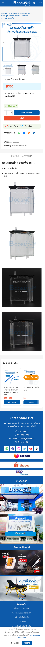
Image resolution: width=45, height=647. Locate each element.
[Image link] (22, 456)
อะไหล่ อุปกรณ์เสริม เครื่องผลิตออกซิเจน (14, 16)
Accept (27, 643)
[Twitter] (24, 448)
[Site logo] (22, 3)
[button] (4, 42)
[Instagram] (18, 448)
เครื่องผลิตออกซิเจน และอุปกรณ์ (19, 13)
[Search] (34, 3)
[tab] (15, 156)
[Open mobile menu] (3, 3)
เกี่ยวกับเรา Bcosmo (21, 608)
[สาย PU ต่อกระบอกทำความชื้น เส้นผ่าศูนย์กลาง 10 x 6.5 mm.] (12, 377)
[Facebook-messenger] (24, 133)
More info (15, 643)
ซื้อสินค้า (21, 118)
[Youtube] (30, 448)
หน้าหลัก (4, 13)
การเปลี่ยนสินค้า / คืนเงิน (21, 626)
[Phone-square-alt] (29, 133)
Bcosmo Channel (22, 547)
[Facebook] (12, 448)
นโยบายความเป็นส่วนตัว (21, 613)
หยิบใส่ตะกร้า (26, 112)
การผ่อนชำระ (21, 622)
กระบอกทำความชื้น (7, 18)
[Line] (19, 133)
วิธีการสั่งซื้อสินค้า (22, 617)
